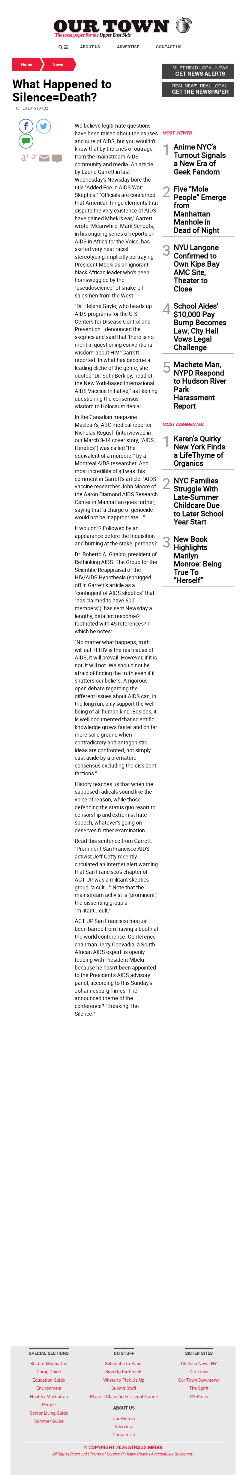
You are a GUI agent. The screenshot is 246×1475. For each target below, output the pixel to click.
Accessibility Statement (172, 1454)
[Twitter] (43, 126)
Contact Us (169, 47)
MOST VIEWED (177, 133)
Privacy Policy (135, 1454)
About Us (90, 47)
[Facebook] (26, 126)
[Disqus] (85, 1102)
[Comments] (26, 141)
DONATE (219, 7)
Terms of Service (105, 1454)
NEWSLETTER (185, 7)
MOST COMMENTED (182, 424)
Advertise (128, 47)
